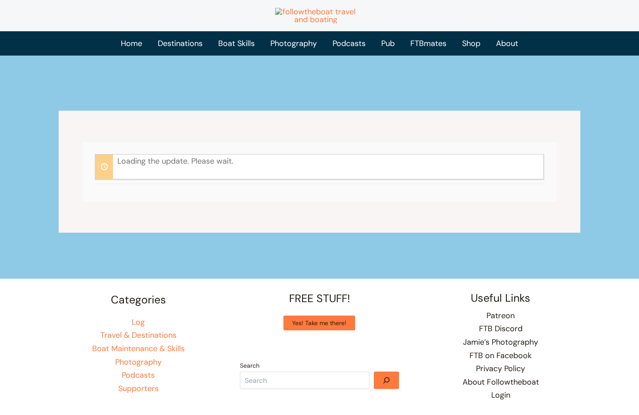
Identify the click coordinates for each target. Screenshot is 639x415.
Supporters (138, 388)
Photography (138, 362)
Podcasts (138, 375)
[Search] (386, 380)
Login (500, 395)
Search (250, 365)
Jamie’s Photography (500, 342)
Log (138, 322)
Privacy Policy (500, 368)
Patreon (500, 315)
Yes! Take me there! (319, 323)
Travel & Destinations (138, 335)
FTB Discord (501, 328)
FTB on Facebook (500, 355)
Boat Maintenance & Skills (138, 348)
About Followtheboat (501, 382)
